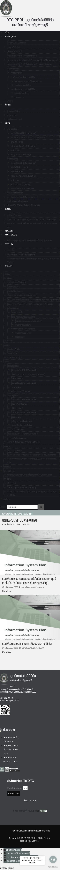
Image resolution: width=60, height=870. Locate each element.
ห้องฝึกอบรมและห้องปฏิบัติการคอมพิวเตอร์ (22, 197)
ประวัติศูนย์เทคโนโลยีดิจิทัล (16, 43)
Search (3, 507)
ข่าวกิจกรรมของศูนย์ (14, 119)
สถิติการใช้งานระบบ (14, 215)
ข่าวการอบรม (12, 115)
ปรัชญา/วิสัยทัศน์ (13, 47)
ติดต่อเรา (8, 266)
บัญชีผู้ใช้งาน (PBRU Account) (23, 133)
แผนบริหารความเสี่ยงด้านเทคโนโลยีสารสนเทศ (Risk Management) (32, 60)
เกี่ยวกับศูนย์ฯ (10, 36)
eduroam (15, 150)
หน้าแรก (8, 32)
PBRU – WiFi (17, 142)
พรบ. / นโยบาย (11, 234)
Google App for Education (23, 146)
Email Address (14, 788)
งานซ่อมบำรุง (19, 97)
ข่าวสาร (8, 104)
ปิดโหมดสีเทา (7, 868)
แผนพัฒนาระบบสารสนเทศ (33, 587)
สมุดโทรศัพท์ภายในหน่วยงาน (17, 201)
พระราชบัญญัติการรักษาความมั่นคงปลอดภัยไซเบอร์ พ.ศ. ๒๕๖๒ (29, 240)
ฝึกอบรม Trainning (15, 193)
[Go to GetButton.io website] (53, 867)
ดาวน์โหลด (9, 230)
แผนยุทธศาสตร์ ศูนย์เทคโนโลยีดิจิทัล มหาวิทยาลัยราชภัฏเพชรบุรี (29, 64)
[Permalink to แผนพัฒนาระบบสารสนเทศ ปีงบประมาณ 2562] (30, 617)
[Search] (41, 507)
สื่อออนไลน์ (11, 250)
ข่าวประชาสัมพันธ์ (13, 111)
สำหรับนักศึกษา (12, 129)
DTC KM (9, 244)
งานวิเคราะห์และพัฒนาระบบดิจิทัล (23, 77)
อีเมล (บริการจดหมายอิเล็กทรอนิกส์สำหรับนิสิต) (28, 137)
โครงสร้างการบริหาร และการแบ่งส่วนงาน (22, 56)
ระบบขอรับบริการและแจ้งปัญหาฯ (22, 188)
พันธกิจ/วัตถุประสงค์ (14, 51)
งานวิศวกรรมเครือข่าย (23, 85)
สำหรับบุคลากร (12, 159)
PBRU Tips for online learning (21, 255)
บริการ (7, 122)
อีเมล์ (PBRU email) (19, 167)
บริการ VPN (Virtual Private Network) (23, 205)
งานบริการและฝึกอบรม (23, 93)
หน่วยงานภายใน (13, 69)
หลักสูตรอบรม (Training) (21, 154)
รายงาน (8, 208)
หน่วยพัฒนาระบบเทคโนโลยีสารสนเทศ (28, 81)
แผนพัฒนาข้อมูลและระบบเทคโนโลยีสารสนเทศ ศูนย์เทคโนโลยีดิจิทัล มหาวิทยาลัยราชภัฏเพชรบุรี (29, 580)
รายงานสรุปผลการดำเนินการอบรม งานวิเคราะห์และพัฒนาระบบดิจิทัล (31, 219)
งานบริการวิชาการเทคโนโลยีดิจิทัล (23, 89)
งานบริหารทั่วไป (16, 73)
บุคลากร (10, 341)
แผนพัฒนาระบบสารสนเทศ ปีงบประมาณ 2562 (27, 643)
